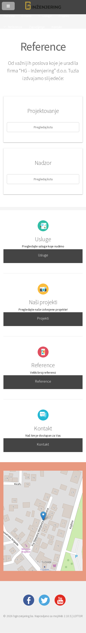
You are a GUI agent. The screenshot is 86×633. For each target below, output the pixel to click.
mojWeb (58, 616)
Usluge (43, 255)
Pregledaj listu (43, 127)
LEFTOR (78, 616)
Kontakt (43, 444)
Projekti (43, 318)
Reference (43, 381)
